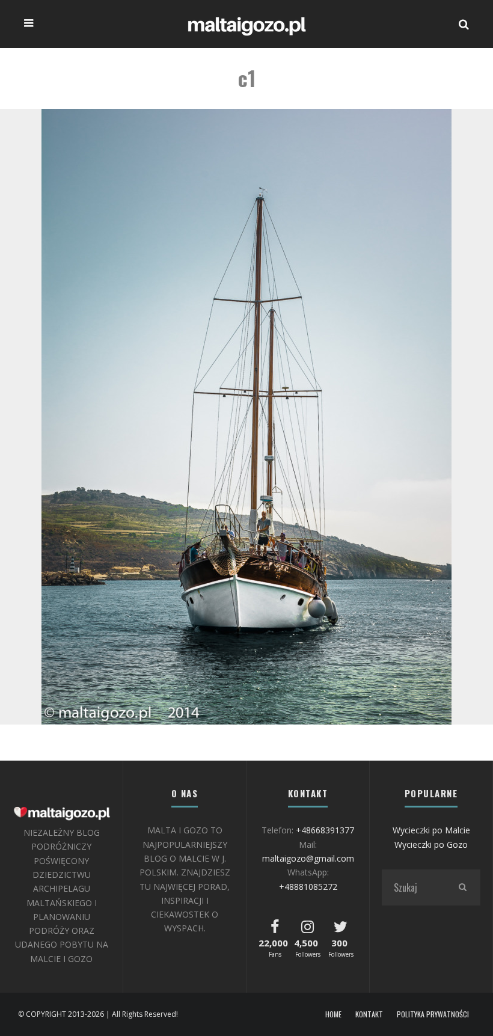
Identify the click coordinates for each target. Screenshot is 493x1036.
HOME (333, 1014)
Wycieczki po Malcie (431, 830)
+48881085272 (308, 886)
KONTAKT (369, 1014)
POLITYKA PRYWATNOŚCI (433, 1014)
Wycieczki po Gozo (431, 844)
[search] (462, 887)
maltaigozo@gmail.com (308, 858)
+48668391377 (325, 830)
